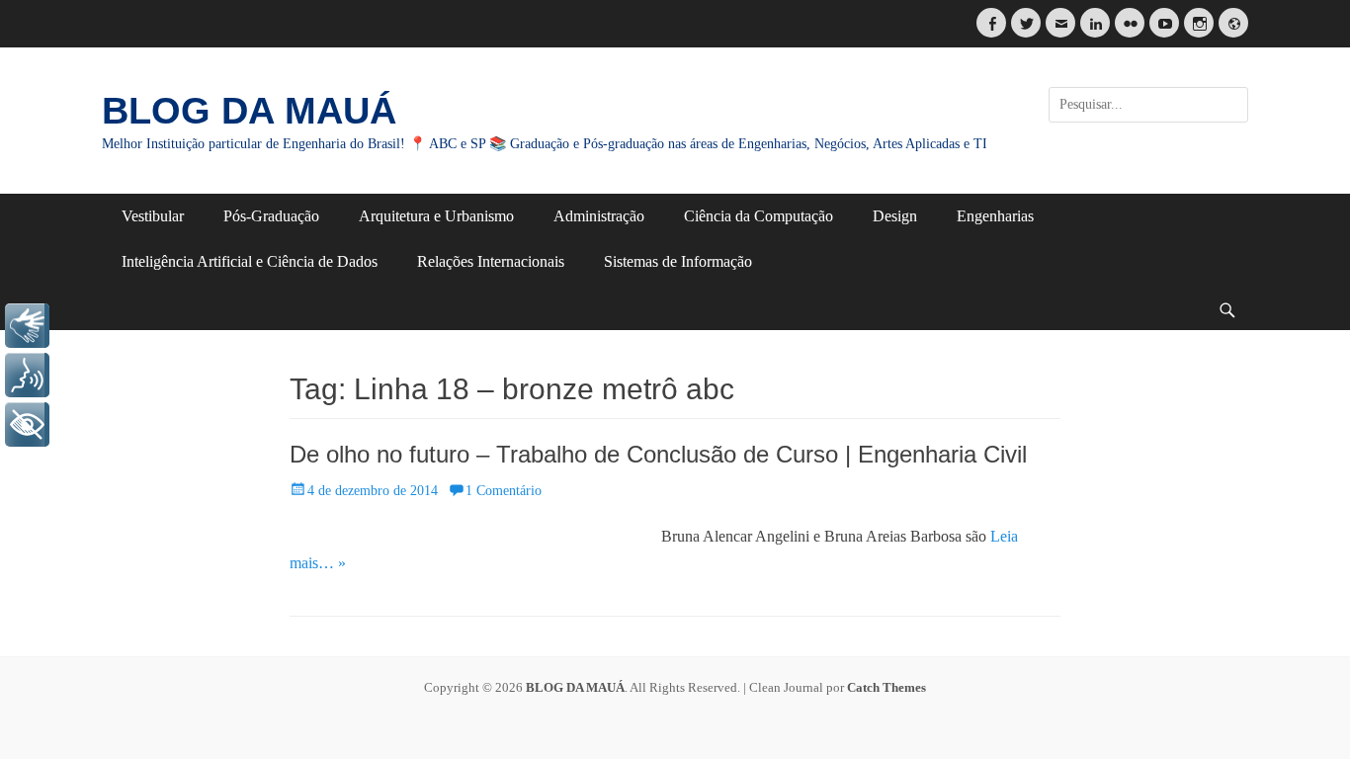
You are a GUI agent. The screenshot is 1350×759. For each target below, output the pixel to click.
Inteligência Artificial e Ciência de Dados (250, 261)
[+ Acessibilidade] (27, 424)
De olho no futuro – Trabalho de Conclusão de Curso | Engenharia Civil (658, 454)
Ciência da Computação (758, 216)
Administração (598, 216)
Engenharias (995, 216)
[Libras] (27, 325)
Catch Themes (886, 687)
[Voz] (27, 375)
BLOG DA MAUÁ (249, 110)
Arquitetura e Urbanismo (436, 216)
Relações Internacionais (490, 261)
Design (895, 216)
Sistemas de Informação (678, 261)
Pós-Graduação (271, 216)
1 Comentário (503, 490)
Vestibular (153, 216)
